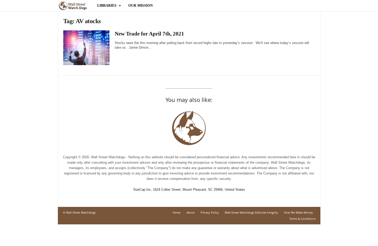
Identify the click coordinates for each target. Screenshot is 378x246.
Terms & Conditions (302, 219)
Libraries (106, 5)
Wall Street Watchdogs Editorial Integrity (251, 212)
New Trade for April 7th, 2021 (149, 34)
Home (177, 212)
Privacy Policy (210, 212)
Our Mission (140, 5)
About (190, 212)
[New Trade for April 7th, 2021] (86, 47)
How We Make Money (298, 212)
